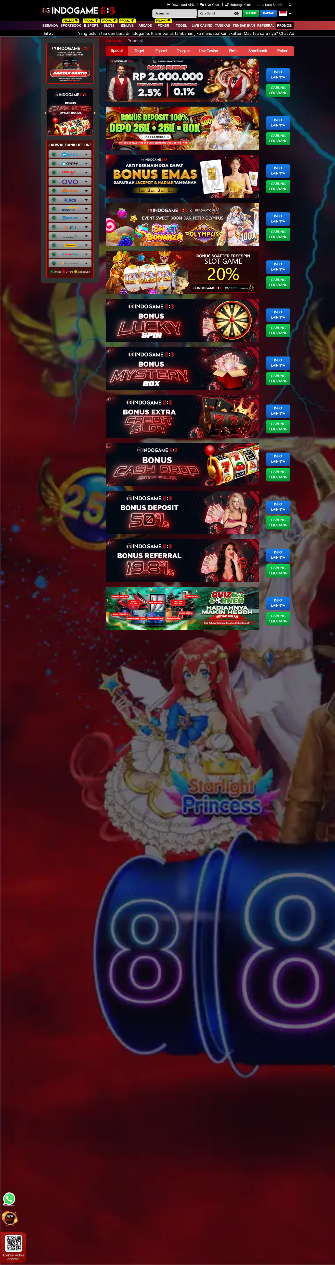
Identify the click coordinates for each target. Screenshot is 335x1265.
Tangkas (222, 25)
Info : (48, 33)
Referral (265, 25)
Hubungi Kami (240, 5)
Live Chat (211, 5)
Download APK (183, 5)
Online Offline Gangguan (71, 271)
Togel (139, 51)
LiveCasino (208, 51)
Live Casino (202, 25)
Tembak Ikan (244, 25)
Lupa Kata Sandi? (270, 5)
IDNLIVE (127, 25)
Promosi (284, 25)
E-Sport (91, 25)
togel (181, 25)
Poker (163, 25)
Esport (161, 51)
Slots (109, 25)
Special (117, 51)
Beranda (50, 25)
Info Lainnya (278, 75)
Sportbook (71, 25)
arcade (145, 25)
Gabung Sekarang (278, 90)
